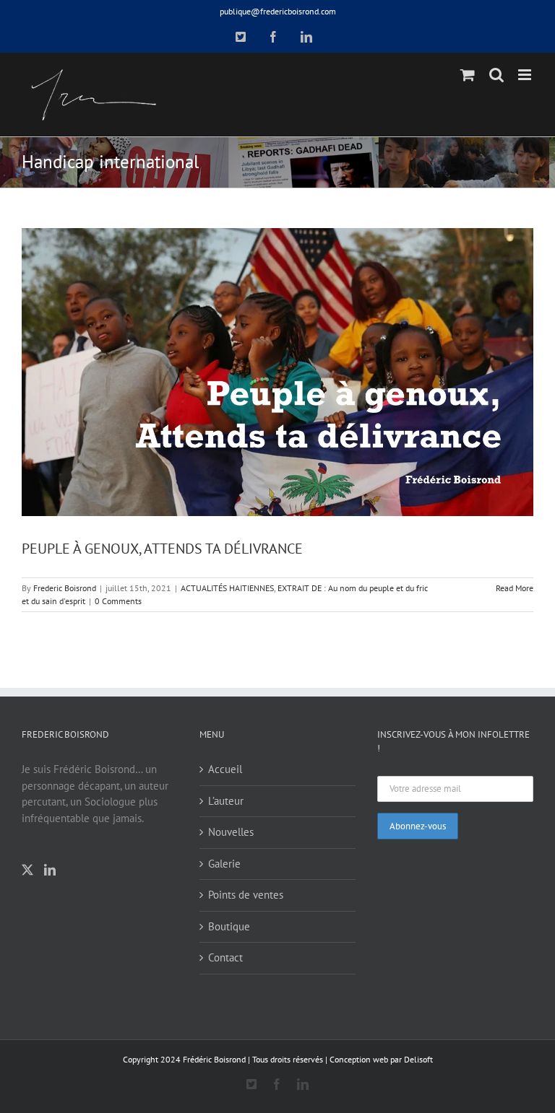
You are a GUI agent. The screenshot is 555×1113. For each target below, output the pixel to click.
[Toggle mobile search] (496, 74)
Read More (514, 587)
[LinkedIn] (50, 870)
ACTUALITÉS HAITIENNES (227, 587)
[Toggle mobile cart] (467, 74)
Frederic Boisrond (64, 587)
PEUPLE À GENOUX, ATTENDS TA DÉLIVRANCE (162, 548)
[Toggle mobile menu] (525, 74)
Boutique (229, 926)
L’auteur (226, 801)
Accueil (225, 769)
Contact (225, 957)
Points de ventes (245, 895)
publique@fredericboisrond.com (278, 11)
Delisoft (418, 1059)
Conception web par (366, 1059)
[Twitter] (27, 870)
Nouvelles (231, 832)
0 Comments (118, 600)
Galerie (224, 863)
